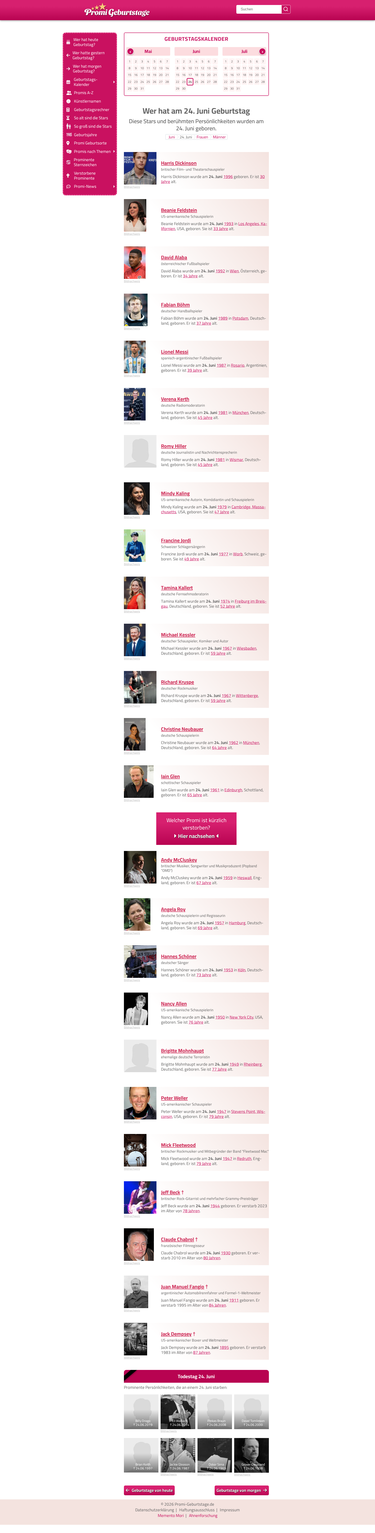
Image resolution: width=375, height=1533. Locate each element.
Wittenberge (247, 695)
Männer (219, 137)
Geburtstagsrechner (91, 109)
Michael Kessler (178, 634)
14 (167, 68)
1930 (225, 1253)
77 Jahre (219, 1069)
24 (142, 82)
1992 (220, 271)
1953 (228, 970)
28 (167, 82)
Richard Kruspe (177, 682)
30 (136, 88)
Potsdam (240, 318)
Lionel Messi (174, 351)
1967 (227, 648)
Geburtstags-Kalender (85, 82)
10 (142, 68)
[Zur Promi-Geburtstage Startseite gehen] (117, 9)
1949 (234, 1064)
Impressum (230, 1510)
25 (148, 82)
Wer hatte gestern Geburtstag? (88, 55)
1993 (229, 224)
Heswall (244, 878)
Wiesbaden (246, 648)
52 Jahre (227, 606)
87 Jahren (201, 1352)
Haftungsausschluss (197, 1510)
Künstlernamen (87, 101)
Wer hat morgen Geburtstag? (87, 68)
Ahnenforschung (203, 1515)
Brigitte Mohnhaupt (182, 1050)
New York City (241, 1017)
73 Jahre (203, 975)
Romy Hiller (173, 446)
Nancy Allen (174, 1003)
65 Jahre (194, 795)
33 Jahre (220, 229)
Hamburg (237, 923)
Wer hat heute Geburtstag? (85, 42)
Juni (172, 137)
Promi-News (85, 186)
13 (161, 68)
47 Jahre (221, 512)
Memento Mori (171, 1515)
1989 (223, 318)
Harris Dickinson (179, 163)
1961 (215, 790)
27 (161, 82)
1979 (222, 507)
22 (129, 82)
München (240, 412)
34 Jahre (190, 276)
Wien (234, 271)
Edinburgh (233, 790)
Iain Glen (170, 776)
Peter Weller (174, 1098)
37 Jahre (203, 323)
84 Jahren (217, 1305)
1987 (221, 365)
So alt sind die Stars (91, 118)
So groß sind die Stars (93, 126)
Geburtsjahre (85, 134)
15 (129, 75)
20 (161, 75)
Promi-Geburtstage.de (194, 1504)
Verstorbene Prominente (85, 175)
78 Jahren (191, 1211)
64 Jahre (219, 747)
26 (154, 82)
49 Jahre (191, 559)
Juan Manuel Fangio (182, 1286)
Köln (241, 970)
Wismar (236, 459)
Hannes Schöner (178, 956)
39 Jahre (194, 370)
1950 (220, 1017)
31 (142, 88)
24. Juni (186, 137)
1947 (221, 1111)
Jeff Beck (170, 1192)
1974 (225, 601)
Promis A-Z (83, 93)
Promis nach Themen (92, 151)
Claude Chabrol (177, 1239)
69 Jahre (205, 928)
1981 (223, 412)
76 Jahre (196, 1022)
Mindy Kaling (175, 493)
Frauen (202, 137)
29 (129, 88)
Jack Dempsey (176, 1333)
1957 (219, 923)
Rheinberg (253, 1064)
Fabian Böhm (175, 304)
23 (136, 82)
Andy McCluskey (179, 859)
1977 (223, 554)
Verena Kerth (175, 399)
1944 (215, 1206)
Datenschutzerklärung (154, 1510)
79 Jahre (216, 1116)
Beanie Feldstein (179, 210)
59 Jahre (218, 653)
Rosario (237, 365)
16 (136, 75)
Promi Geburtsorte (90, 143)
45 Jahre (205, 417)
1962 (233, 742)
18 (148, 75)
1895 (224, 1347)
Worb (238, 554)
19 (154, 75)
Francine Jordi (176, 540)
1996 (228, 176)
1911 (234, 1300)
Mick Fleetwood (178, 1145)
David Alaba (174, 257)
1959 (228, 878)
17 (142, 75)
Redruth (244, 1159)
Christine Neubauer (182, 729)
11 (148, 68)
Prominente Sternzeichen (85, 162)
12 (154, 68)
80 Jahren (211, 1258)
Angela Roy (173, 909)
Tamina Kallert (177, 587)
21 (167, 75)
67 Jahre (203, 883)
